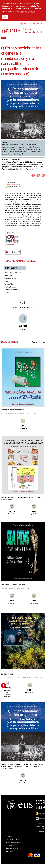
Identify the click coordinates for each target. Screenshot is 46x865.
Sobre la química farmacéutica (13, 410)
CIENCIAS (15, 290)
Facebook (30, 23)
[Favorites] (40, 353)
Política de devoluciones (13, 842)
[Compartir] (33, 175)
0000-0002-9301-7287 (15, 187)
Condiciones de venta (12, 839)
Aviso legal (9, 836)
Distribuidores (10, 845)
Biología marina (7, 674)
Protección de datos (12, 848)
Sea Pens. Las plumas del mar (13, 585)
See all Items (37, 342)
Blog (26, 23)
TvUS (38, 23)
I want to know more (27, 11)
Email (41, 23)
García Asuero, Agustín (13, 184)
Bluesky (34, 23)
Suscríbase (9, 851)
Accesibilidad (21, 23)
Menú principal (3, 37)
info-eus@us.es (40, 831)
